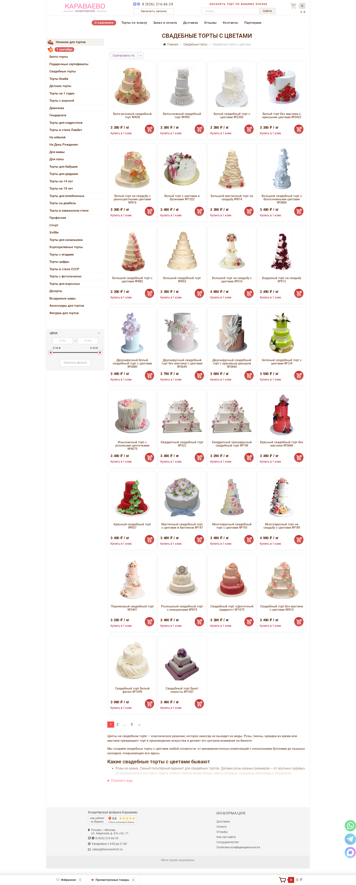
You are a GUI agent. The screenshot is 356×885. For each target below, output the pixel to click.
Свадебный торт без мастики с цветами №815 (281, 608)
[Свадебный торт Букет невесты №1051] (182, 661)
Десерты (55, 291)
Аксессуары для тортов (66, 306)
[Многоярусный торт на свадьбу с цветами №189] (282, 497)
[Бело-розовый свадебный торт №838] (132, 86)
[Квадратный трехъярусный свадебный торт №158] (231, 415)
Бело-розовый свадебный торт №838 (132, 115)
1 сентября (64, 49)
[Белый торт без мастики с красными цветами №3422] (281, 86)
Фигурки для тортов (64, 313)
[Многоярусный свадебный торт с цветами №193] (232, 497)
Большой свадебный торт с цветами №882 (132, 279)
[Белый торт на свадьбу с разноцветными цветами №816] (132, 168)
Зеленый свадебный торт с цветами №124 (282, 361)
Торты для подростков (66, 123)
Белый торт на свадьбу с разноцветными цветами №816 (132, 199)
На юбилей (57, 137)
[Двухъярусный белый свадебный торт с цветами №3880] (132, 333)
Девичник (56, 108)
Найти (267, 11)
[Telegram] (350, 839)
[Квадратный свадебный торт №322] (182, 415)
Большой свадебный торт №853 (182, 279)
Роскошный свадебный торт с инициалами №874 (182, 608)
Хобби (54, 232)
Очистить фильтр (75, 362)
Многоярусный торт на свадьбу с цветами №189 (281, 525)
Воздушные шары (62, 298)
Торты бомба (58, 79)
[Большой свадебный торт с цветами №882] (132, 250)
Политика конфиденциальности (238, 847)
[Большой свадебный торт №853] (182, 250)
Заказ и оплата (165, 23)
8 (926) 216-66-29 (157, 4)
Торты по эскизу (134, 23)
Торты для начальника (66, 240)
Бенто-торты (58, 57)
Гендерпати (57, 115)
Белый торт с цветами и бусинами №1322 (182, 197)
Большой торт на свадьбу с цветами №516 (232, 279)
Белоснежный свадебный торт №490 (182, 115)
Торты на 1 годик (61, 93)
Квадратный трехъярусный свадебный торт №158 (232, 443)
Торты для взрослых (64, 284)
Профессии (57, 218)
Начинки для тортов (71, 42)
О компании (104, 23)
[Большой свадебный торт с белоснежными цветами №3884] (281, 168)
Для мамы (57, 152)
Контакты (230, 23)
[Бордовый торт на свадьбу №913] (282, 250)
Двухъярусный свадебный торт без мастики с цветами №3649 (182, 363)
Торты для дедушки (63, 174)
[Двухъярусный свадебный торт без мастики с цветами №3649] (182, 333)
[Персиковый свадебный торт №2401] (132, 579)
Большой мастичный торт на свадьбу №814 (232, 197)
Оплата (222, 826)
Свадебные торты (62, 71)
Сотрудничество (228, 842)
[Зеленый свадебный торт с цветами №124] (281, 333)
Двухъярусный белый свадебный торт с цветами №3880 (132, 363)
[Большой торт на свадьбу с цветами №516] (231, 250)
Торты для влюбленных (66, 196)
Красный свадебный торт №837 (132, 525)
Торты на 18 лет (61, 188)
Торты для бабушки (63, 167)
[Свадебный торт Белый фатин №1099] (132, 661)
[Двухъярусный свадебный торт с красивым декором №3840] (231, 333)
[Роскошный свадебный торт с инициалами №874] (182, 579)
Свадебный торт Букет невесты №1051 (182, 690)
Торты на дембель (62, 203)
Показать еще (121, 780)
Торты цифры (59, 262)
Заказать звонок (154, 11)
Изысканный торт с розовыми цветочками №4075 (132, 445)
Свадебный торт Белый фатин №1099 (132, 690)
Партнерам (252, 23)
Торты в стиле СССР (64, 269)
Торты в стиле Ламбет (65, 130)
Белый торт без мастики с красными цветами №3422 (281, 115)
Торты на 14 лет (61, 181)
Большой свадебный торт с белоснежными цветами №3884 (282, 199)
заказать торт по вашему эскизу (238, 4)
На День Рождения (63, 144)
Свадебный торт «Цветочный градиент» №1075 (231, 608)
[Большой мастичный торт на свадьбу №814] (232, 168)
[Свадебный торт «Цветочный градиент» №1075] (231, 579)
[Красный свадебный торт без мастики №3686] (281, 415)
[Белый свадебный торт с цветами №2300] (231, 86)
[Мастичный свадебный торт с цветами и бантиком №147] (182, 497)
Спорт (53, 225)
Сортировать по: (124, 55)
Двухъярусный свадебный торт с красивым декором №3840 (231, 363)
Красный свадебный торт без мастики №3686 (281, 443)
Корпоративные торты (66, 247)
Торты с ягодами (61, 254)
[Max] (350, 852)
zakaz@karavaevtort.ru (107, 849)
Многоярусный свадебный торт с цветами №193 (232, 525)
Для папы (56, 159)
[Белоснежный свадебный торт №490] (182, 86)
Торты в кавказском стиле (69, 210)
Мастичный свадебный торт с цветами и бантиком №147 (182, 525)
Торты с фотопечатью (65, 276)
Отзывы (210, 23)
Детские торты (60, 86)
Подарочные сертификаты (68, 64)
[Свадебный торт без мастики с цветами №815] (281, 579)
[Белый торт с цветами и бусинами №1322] (182, 168)
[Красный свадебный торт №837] (132, 497)
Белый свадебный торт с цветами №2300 (232, 115)
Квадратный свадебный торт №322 (182, 443)
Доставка (190, 23)
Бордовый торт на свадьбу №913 (281, 279)
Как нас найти (226, 837)
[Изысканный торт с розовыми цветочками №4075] (132, 415)
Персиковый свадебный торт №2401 (132, 608)
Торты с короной (61, 101)
